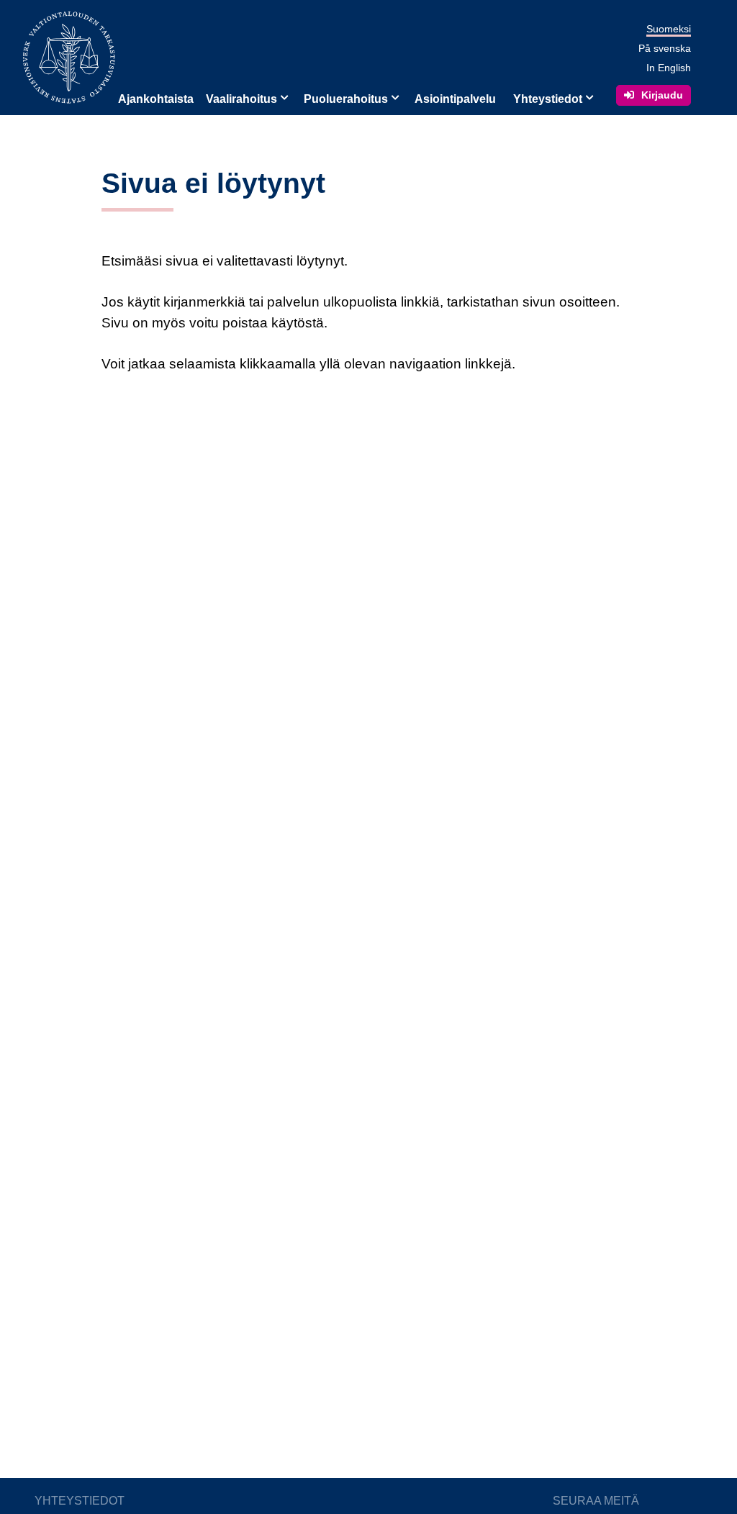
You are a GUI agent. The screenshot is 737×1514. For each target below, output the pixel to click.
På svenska (664, 48)
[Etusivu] (69, 56)
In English (668, 67)
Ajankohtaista (156, 99)
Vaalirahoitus (241, 99)
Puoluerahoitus (346, 99)
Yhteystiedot (547, 99)
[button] (283, 96)
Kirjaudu (662, 95)
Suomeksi (668, 29)
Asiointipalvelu (455, 99)
